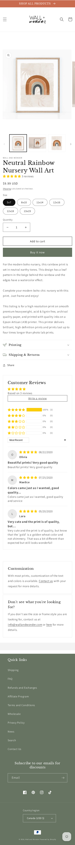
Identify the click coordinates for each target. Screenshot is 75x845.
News (11, 731)
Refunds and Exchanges (22, 687)
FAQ (10, 679)
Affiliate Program (18, 696)
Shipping (7, 188)
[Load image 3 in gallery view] (56, 143)
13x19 (27, 211)
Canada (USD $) (35, 818)
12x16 (56, 202)
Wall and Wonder (32, 839)
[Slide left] (4, 144)
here (49, 624)
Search (12, 740)
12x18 (10, 211)
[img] (28, 452)
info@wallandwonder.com (25, 624)
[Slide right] (71, 144)
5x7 (9, 202)
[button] (5, 19)
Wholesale (14, 714)
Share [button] (10, 365)
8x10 (24, 202)
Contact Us (14, 749)
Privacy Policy (16, 722)
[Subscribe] (63, 777)
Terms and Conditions (21, 705)
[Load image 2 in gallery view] (37, 143)
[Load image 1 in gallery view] (18, 143)
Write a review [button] (37, 398)
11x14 (40, 202)
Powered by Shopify (48, 839)
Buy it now (37, 252)
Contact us (46, 581)
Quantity (7, 219)
